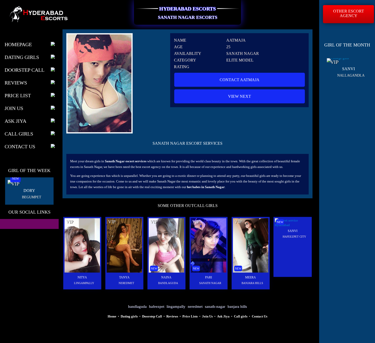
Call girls (240, 316)
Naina (166, 277)
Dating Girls (22, 57)
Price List (18, 95)
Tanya (124, 277)
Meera (250, 277)
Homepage (18, 44)
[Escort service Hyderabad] (250, 271)
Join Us (14, 108)
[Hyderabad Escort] (82, 271)
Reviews (16, 82)
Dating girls (129, 316)
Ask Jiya (15, 121)
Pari (208, 277)
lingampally (176, 306)
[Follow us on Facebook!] (9, 224)
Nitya (82, 277)
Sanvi (292, 231)
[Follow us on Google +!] (35, 224)
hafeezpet (156, 306)
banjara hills (237, 306)
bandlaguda (137, 306)
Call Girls (19, 134)
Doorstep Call (24, 70)
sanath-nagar (215, 306)
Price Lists (190, 316)
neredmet (195, 306)
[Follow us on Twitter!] (22, 224)
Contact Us (20, 146)
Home (112, 316)
